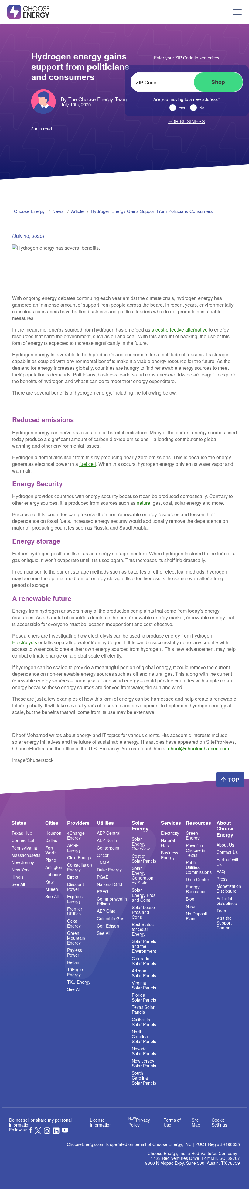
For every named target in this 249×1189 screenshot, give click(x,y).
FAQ (221, 871)
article (77, 211)
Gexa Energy (74, 923)
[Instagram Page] (47, 1133)
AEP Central (108, 833)
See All (18, 884)
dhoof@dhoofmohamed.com (198, 748)
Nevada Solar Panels (144, 1051)
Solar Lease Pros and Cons (143, 912)
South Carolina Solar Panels (144, 1078)
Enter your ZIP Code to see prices (186, 57)
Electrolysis (25, 642)
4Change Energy (76, 835)
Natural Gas (168, 842)
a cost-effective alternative (180, 329)
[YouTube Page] (65, 1130)
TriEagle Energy (75, 971)
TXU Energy (78, 982)
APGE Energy (74, 847)
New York (21, 870)
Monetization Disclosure (229, 888)
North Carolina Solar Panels (144, 1036)
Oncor (103, 855)
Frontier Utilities (74, 911)
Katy (49, 882)
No (202, 108)
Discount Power (75, 886)
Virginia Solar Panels (144, 985)
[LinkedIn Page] (56, 1133)
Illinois (17, 877)
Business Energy (169, 855)
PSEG (102, 891)
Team (222, 911)
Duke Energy (109, 870)
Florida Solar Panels (144, 997)
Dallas (51, 840)
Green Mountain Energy (76, 938)
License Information (101, 1122)
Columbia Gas (110, 918)
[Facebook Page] (30, 1131)
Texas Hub (22, 833)
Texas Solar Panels (143, 1009)
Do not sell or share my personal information (40, 1122)
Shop (218, 82)
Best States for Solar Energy (143, 929)
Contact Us (227, 852)
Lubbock (53, 874)
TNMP (103, 862)
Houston (53, 833)
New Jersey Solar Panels (144, 1063)
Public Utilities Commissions (199, 867)
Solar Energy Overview (141, 844)
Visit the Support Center (224, 923)
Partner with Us (228, 861)
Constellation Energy (79, 867)
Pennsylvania (24, 848)
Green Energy (193, 835)
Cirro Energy (79, 857)
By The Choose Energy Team (94, 99)
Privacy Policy (139, 1122)
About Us (225, 845)
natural (145, 502)
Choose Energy (29, 211)
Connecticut (23, 840)
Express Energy (75, 898)
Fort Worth (51, 850)
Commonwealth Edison (112, 901)
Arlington (53, 867)
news (58, 211)
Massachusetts (26, 855)
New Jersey (23, 862)
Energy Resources (196, 889)
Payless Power (74, 952)
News (191, 906)
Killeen (51, 889)
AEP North (107, 840)
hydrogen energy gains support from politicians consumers (152, 211)
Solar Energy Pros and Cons (143, 895)
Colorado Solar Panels (144, 960)
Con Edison (108, 926)
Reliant (73, 962)
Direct (72, 877)
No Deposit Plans (196, 916)
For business (186, 121)
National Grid (109, 884)
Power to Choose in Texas (195, 850)
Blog (190, 899)
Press (222, 879)
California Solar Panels (144, 1021)
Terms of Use (172, 1122)
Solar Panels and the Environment (144, 946)
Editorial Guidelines (227, 900)
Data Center (197, 879)
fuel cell (87, 463)
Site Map (196, 1122)
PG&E (102, 877)
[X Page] (38, 1133)
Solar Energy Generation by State (142, 875)
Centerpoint (108, 848)
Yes (182, 108)
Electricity (170, 833)
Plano (50, 860)
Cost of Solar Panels (144, 858)
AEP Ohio (106, 911)
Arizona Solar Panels (144, 973)
